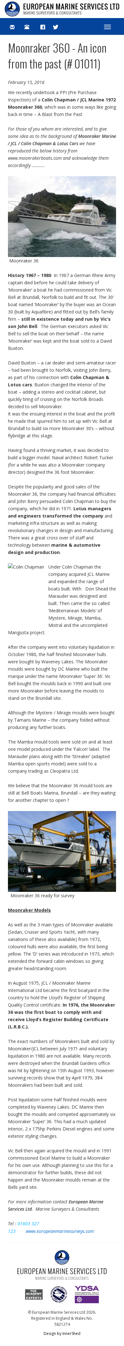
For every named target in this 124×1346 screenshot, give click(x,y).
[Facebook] (42, 26)
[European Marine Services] (62, 9)
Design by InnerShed (62, 1333)
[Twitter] (56, 26)
